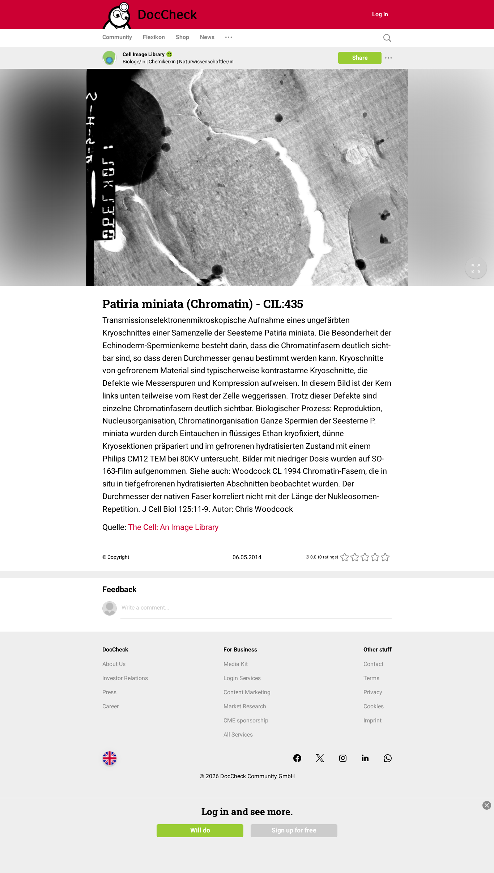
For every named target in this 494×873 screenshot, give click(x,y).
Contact (373, 664)
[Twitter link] (320, 758)
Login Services (242, 678)
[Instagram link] (343, 758)
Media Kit (235, 664)
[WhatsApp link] (388, 758)
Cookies (373, 706)
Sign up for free (294, 830)
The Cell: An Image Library (173, 527)
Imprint (372, 720)
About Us (113, 664)
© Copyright (115, 557)
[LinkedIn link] (365, 758)
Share (360, 57)
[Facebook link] (297, 758)
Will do (200, 830)
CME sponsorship (245, 720)
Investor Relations (125, 678)
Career (110, 706)
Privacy (372, 692)
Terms (371, 678)
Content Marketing (247, 692)
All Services (238, 734)
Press (109, 692)
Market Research (244, 706)
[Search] (385, 38)
